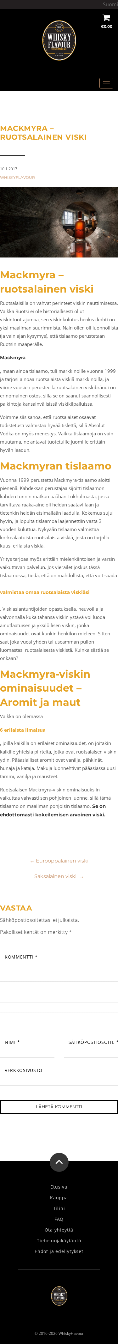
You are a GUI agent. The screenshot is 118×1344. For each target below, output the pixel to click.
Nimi (12, 1042)
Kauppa (59, 1198)
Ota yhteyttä (59, 1230)
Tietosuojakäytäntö (59, 1240)
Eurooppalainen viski (59, 861)
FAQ (59, 1219)
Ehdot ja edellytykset (59, 1251)
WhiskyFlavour (17, 177)
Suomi (110, 4)
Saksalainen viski (59, 876)
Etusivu (59, 1187)
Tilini (59, 1208)
